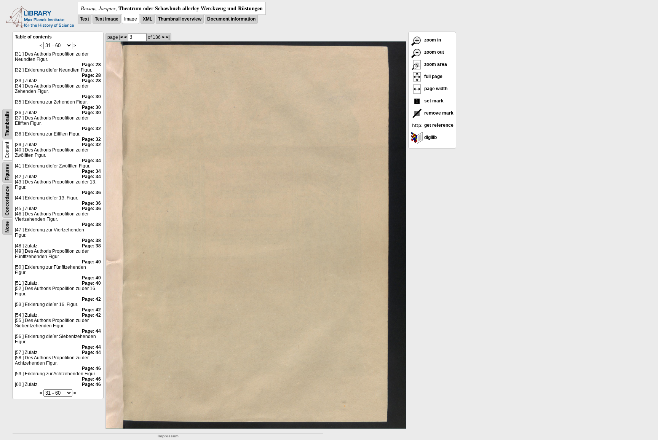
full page (432, 76)
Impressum (168, 436)
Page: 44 (91, 331)
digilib (430, 137)
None (7, 227)
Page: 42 (91, 299)
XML (147, 19)
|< (121, 37)
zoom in (432, 40)
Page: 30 (91, 96)
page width (435, 88)
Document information (231, 19)
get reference (438, 125)
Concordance (7, 200)
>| (167, 37)
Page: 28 (91, 64)
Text (84, 19)
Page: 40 (91, 262)
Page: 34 (91, 160)
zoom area (435, 64)
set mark (433, 101)
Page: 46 (91, 368)
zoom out (433, 52)
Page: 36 (91, 192)
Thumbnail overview (179, 19)
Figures (7, 172)
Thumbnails (7, 123)
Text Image (106, 19)
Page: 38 (91, 224)
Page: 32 (91, 128)
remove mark (438, 113)
